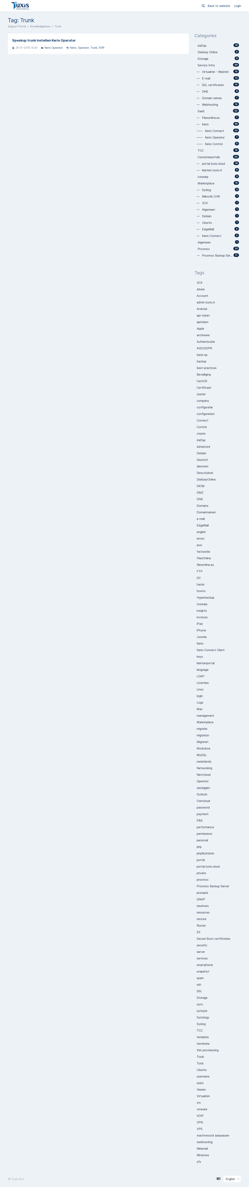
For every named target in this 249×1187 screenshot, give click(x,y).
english (201, 532)
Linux (200, 689)
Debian (201, 453)
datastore (203, 446)
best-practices (207, 368)
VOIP (101, 47)
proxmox (203, 879)
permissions (204, 833)
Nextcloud (204, 774)
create (201, 433)
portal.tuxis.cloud (208, 866)
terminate (203, 1043)
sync (200, 1004)
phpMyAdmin (205, 853)
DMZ (200, 492)
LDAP (200, 676)
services (202, 958)
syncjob (202, 1011)
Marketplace (205, 722)
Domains (202, 505)
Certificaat (204, 387)
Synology (203, 1017)
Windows (203, 1155)
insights (202, 610)
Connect (202, 420)
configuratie (205, 407)
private (201, 873)
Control (202, 427)
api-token (203, 315)
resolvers (203, 906)
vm (199, 1102)
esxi (199, 545)
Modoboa (203, 748)
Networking (204, 768)
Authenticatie (206, 341)
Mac (200, 709)
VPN (200, 1122)
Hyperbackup (205, 597)
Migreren (202, 742)
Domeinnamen (206, 512)
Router (201, 925)
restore (201, 919)
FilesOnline (204, 558)
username (203, 1076)
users (200, 1083)
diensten (202, 466)
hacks (201, 584)
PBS (200, 820)
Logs (200, 702)
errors (200, 538)
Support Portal (17, 26)
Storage (202, 997)
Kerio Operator (54, 47)
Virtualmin (203, 1096)
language (203, 669)
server (201, 952)
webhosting (205, 1142)
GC (199, 578)
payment (203, 814)
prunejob (202, 893)
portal (201, 860)
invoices (202, 617)
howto (201, 591)
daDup (201, 440)
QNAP (201, 899)
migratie (202, 729)
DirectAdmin (205, 473)
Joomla (202, 637)
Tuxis (200, 1063)
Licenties (203, 683)
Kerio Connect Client (211, 650)
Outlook (202, 794)
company (203, 401)
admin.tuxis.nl (206, 302)
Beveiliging (204, 374)
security (202, 945)
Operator (83, 47)
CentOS (202, 381)
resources (203, 912)
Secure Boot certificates (213, 938)
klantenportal (206, 663)
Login (237, 6)
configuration (206, 414)
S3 (198, 932)
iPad (200, 624)
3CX (199, 282)
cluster (201, 394)
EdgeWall (203, 525)
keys (200, 656)
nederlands (204, 761)
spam (200, 978)
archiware (203, 335)
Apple (200, 328)
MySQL (202, 755)
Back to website (219, 6)
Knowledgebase (40, 26)
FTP (200, 571)
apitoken (202, 322)
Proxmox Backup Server (213, 886)
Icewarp (202, 604)
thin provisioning (208, 1050)
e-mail (201, 519)
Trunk (93, 47)
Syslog (201, 1024)
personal (202, 840)
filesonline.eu (205, 565)
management (205, 715)
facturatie (203, 551)
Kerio (73, 47)
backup (201, 361)
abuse (201, 289)
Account (202, 296)
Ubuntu (202, 1070)
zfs (199, 1161)
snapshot (203, 971)
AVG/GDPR (204, 348)
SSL (199, 991)
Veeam (201, 1089)
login (200, 696)
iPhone (201, 630)
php (199, 847)
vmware (202, 1109)
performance (205, 827)
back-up (202, 355)
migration (203, 735)
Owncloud (203, 801)
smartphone (205, 965)
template (203, 1037)
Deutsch (202, 460)
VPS (200, 1129)
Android (202, 309)
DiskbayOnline (206, 479)
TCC (200, 1030)
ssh (199, 984)
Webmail (202, 1148)
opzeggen (203, 788)
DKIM (201, 486)
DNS (200, 499)
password (203, 807)
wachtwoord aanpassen (213, 1135)
